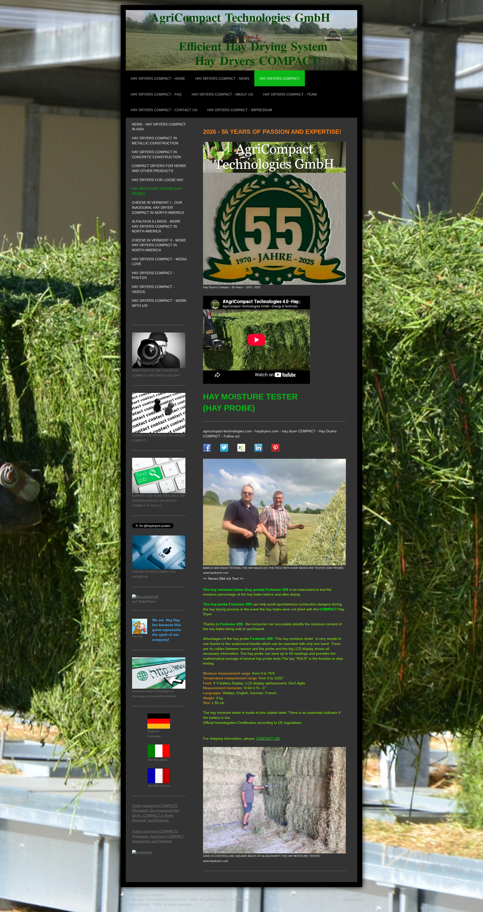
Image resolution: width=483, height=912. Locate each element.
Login (357, 894)
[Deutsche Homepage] (158, 721)
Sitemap (156, 894)
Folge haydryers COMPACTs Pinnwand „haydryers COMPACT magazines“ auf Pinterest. (158, 836)
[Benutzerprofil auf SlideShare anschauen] (147, 598)
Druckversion (136, 894)
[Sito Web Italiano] (159, 750)
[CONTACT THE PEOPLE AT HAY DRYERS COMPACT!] (158, 413)
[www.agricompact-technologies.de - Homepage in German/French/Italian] (158, 673)
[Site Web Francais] (159, 775)
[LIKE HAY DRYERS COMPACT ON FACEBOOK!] (158, 552)
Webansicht (353, 899)
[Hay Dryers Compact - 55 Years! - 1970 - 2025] (274, 213)
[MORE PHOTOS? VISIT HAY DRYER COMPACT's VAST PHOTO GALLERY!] (158, 350)
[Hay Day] (139, 626)
